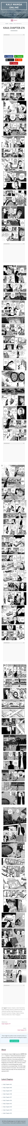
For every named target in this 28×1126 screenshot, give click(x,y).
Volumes (4, 1014)
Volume (22, 1013)
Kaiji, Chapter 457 (7, 1097)
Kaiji (17, 1007)
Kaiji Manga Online (14, 6)
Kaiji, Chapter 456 (7, 1100)
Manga (13, 1013)
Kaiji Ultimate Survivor (16, 1011)
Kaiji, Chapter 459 (7, 1090)
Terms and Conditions (15, 1123)
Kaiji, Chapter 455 (7, 1103)
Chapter (9, 1007)
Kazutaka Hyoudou (6, 1013)
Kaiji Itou (11, 1009)
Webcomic (9, 1014)
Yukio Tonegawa (16, 1014)
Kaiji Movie (17, 1009)
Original (18, 1013)
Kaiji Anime (22, 1007)
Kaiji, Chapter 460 (7, 1087)
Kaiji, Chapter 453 (7, 1110)
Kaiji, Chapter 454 (7, 1106)
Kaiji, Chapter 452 (7, 1113)
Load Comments (14, 1041)
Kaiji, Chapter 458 (7, 1094)
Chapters (13, 1007)
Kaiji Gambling (5, 1009)
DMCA (23, 1123)
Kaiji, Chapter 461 (7, 1084)
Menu (15, 20)
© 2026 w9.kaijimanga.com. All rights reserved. (13, 1121)
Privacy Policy (6, 1123)
